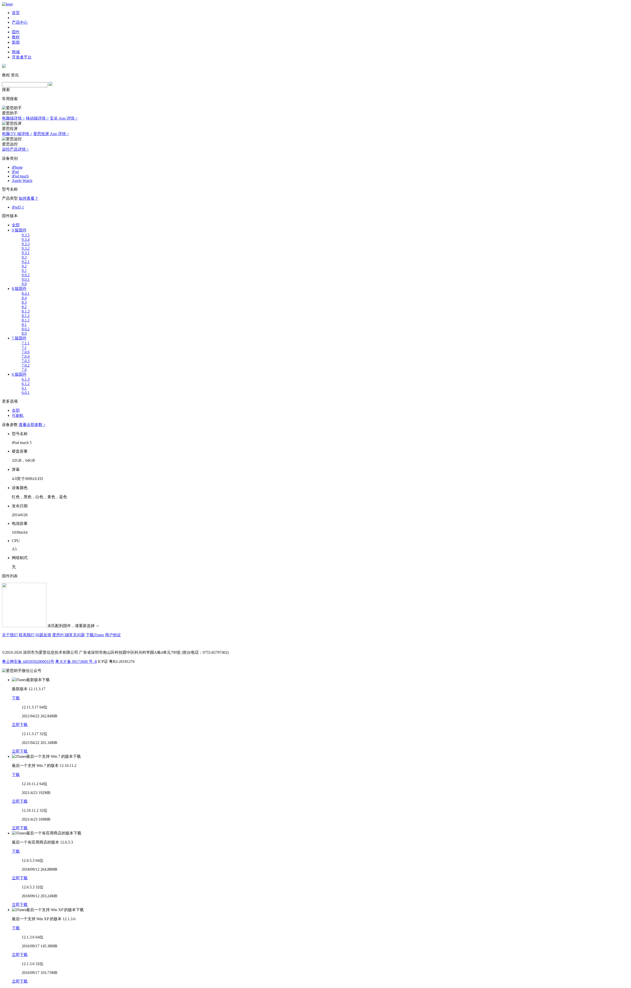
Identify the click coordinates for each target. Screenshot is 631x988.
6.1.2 (26, 384)
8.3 (24, 302)
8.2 (24, 307)
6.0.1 (26, 392)
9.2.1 (26, 262)
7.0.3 (26, 361)
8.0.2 (26, 329)
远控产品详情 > (15, 149)
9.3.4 (26, 239)
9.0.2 (26, 275)
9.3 (24, 257)
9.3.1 (26, 253)
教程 (16, 37)
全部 (16, 225)
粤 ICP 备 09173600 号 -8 (76, 661)
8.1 (24, 324)
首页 (16, 13)
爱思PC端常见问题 (68, 635)
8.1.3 (26, 311)
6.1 (24, 388)
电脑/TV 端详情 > (17, 134)
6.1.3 (26, 379)
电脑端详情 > (13, 118)
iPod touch (20, 176)
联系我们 (27, 635)
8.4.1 (26, 293)
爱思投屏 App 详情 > (51, 134)
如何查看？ (28, 198)
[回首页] (7, 4)
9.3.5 (26, 235)
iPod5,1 (18, 207)
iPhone (17, 167)
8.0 (24, 333)
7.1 (24, 347)
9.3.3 (26, 244)
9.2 (24, 266)
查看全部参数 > (32, 425)
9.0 (24, 284)
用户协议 (113, 635)
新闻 (16, 42)
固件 (16, 32)
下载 (16, 698)
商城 (16, 52)
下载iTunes (95, 635)
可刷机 (18, 415)
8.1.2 (26, 316)
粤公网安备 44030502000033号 (28, 661)
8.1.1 (26, 320)
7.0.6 (26, 352)
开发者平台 (22, 57)
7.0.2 (26, 365)
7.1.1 (26, 343)
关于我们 (10, 635)
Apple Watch (22, 180)
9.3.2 (26, 248)
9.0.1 (26, 279)
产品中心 (20, 22)
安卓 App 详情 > (64, 118)
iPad (15, 172)
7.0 (24, 370)
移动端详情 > (37, 118)
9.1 (24, 270)
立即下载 (20, 725)
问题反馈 (43, 635)
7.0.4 (26, 356)
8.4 (24, 298)
